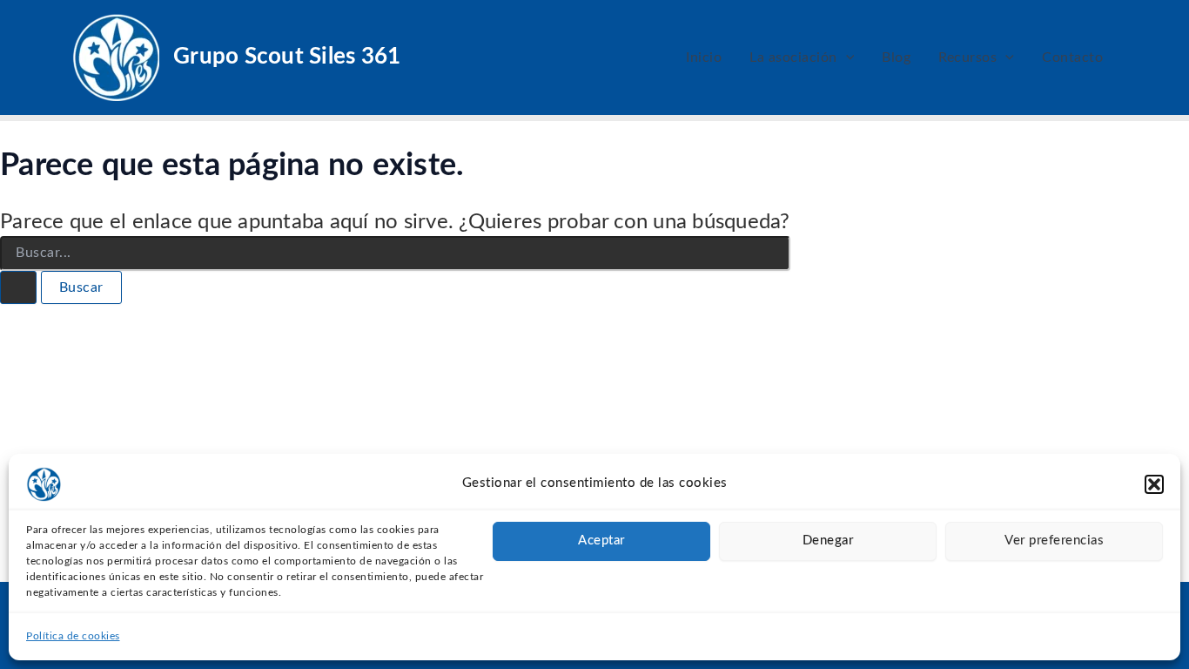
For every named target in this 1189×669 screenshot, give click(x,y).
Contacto (1072, 57)
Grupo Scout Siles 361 (286, 56)
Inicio (704, 57)
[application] (846, 57)
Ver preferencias (1054, 540)
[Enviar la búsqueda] (18, 287)
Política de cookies (73, 636)
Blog (896, 57)
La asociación (793, 57)
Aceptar (601, 540)
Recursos (967, 57)
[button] (1154, 484)
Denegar (828, 540)
